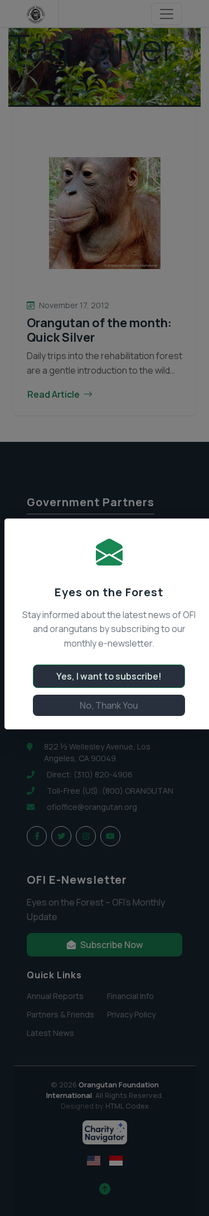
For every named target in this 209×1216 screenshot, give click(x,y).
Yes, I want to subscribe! (109, 676)
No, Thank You (109, 705)
